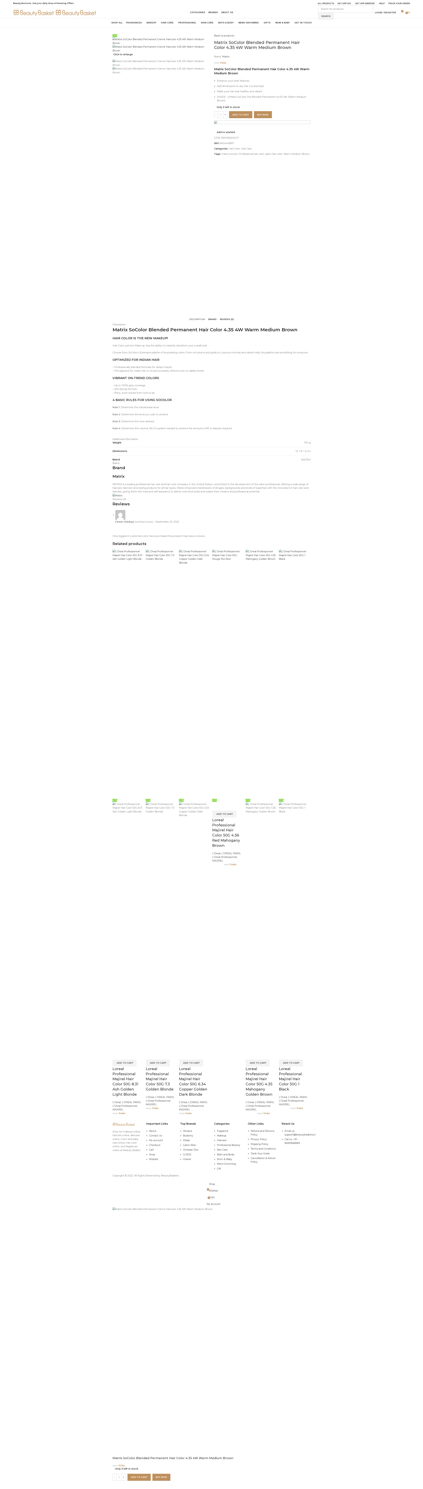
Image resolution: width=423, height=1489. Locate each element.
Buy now (161, 1477)
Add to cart (240, 114)
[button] (125, 1062)
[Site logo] (34, 12)
